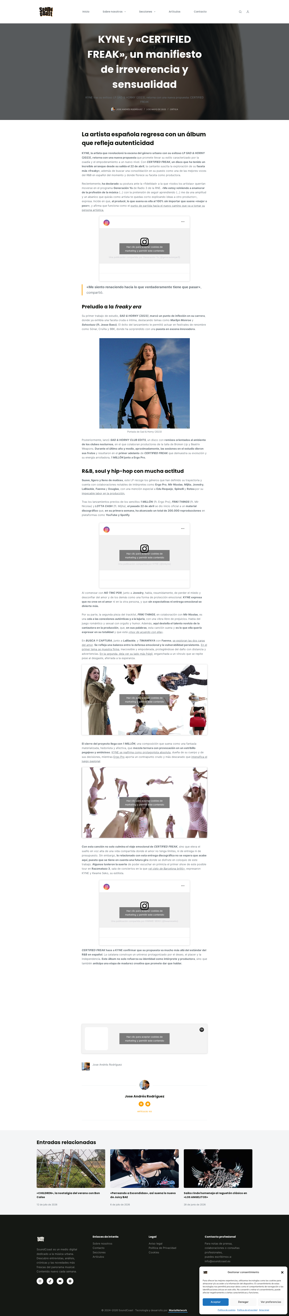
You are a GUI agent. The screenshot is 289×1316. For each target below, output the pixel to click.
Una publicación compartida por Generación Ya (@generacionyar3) (144, 257)
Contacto (200, 11)
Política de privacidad (247, 1310)
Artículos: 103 (144, 1111)
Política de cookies (226, 1310)
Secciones (145, 11)
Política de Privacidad (162, 1248)
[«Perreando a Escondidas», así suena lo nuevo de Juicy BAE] (144, 1168)
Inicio (85, 11)
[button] (282, 1272)
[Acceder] (248, 12)
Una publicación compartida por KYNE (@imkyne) (144, 564)
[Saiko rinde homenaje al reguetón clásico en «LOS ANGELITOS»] (218, 1168)
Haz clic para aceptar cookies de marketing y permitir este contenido (144, 248)
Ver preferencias (271, 1301)
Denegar (243, 1301)
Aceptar (216, 1301)
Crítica (174, 109)
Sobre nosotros (113, 11)
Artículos (174, 11)
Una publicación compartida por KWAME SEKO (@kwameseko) (144, 921)
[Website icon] (141, 1103)
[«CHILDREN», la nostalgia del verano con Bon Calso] (71, 1168)
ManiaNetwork (178, 1310)
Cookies (154, 1252)
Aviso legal (264, 1310)
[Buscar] (240, 12)
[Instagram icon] (147, 1103)
